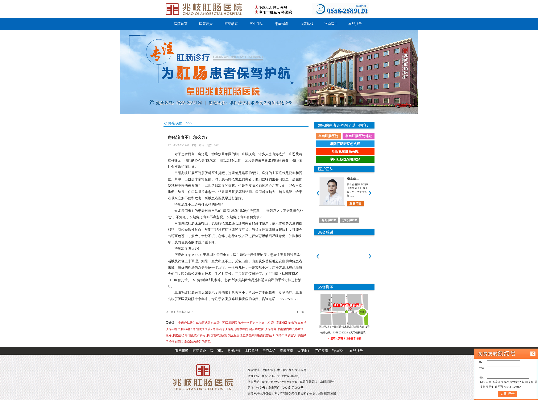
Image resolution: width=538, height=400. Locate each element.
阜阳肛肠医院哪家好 (345, 159)
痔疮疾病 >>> (180, 123)
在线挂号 (356, 351)
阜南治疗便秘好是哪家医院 (230, 329)
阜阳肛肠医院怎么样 (345, 144)
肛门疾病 (321, 351)
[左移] (317, 193)
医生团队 (216, 351)
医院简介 (199, 351)
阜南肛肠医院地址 (358, 136)
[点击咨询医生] (269, 72)
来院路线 (251, 351)
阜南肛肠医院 (328, 136)
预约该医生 (349, 220)
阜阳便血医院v (202, 329)
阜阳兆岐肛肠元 (195, 335)
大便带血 (304, 351)
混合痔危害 (256, 329)
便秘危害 (270, 329)
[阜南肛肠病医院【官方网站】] (205, 9)
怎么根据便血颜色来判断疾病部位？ (251, 335)
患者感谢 (234, 351)
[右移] (370, 193)
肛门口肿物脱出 (216, 335)
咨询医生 (338, 351)
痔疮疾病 (286, 351)
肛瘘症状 (178, 335)
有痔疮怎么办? (184, 311)
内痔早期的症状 (286, 335)
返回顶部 (182, 351)
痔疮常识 (269, 351)
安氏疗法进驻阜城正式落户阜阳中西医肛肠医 (207, 322)
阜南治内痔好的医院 (197, 341)
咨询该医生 (328, 220)
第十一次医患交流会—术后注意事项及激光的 (267, 322)
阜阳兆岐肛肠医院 (345, 151)
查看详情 (354, 203)
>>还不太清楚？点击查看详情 (344, 338)
